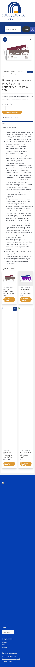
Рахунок (4, 645)
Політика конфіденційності (10, 656)
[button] (32, 29)
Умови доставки (7, 661)
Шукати (26, 29)
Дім (3, 71)
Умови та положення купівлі (11, 659)
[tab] (17, 123)
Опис (3, 123)
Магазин (4, 642)
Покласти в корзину (12, 112)
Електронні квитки (9, 71)
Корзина (4, 647)
